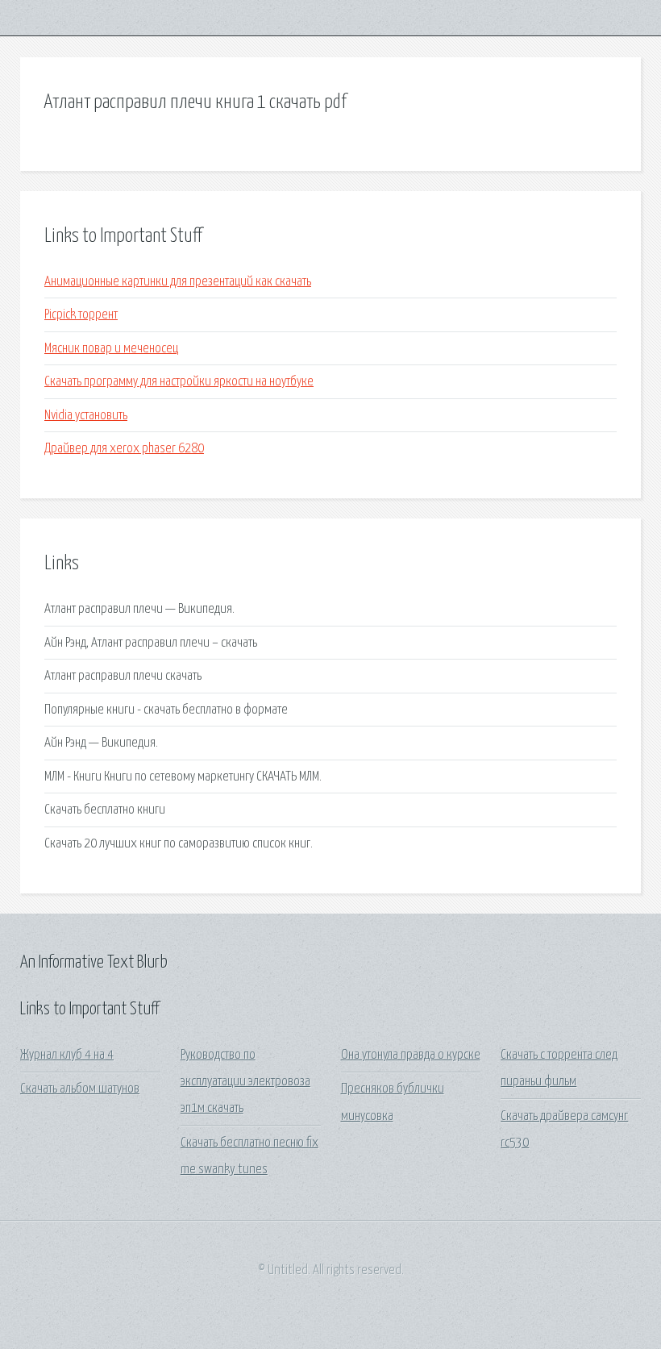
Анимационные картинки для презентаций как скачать (177, 282)
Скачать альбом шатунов (79, 1089)
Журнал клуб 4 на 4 (67, 1055)
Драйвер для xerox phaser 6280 (124, 449)
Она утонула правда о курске (410, 1055)
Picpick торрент (81, 315)
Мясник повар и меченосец (111, 349)
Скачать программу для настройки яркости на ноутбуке (179, 382)
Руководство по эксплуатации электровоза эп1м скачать (245, 1082)
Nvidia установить (85, 416)
